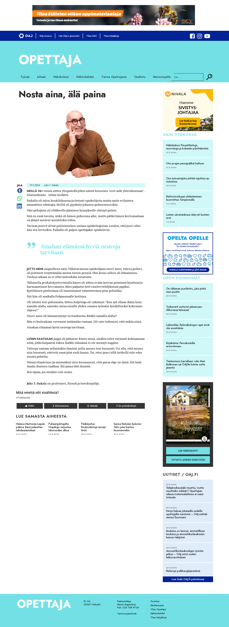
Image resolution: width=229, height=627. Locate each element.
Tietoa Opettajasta (114, 77)
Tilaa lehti (91, 35)
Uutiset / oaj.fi (180, 474)
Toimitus (155, 601)
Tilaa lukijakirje (111, 35)
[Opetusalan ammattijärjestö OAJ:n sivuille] (25, 35)
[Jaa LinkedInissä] (20, 208)
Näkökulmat (61, 77)
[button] (30, 406)
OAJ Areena (45, 35)
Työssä (25, 77)
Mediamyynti (157, 605)
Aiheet (41, 77)
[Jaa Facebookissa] (19, 193)
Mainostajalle (161, 77)
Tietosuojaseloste (127, 613)
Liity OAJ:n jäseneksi (69, 35)
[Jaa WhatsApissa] (19, 201)
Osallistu (140, 77)
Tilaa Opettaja (158, 609)
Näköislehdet (85, 77)
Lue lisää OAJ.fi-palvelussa (188, 579)
